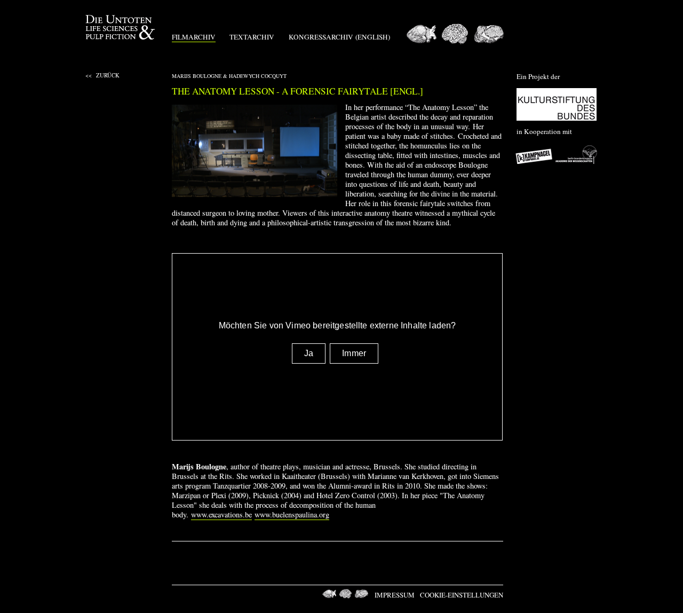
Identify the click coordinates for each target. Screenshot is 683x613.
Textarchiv (251, 37)
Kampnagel (534, 154)
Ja (308, 353)
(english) (372, 37)
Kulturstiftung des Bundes (556, 104)
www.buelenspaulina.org (292, 514)
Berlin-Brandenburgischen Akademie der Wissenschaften (576, 154)
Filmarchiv (194, 37)
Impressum (395, 595)
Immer (354, 353)
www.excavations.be (221, 514)
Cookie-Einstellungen (461, 595)
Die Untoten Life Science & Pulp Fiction (121, 27)
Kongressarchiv (321, 37)
